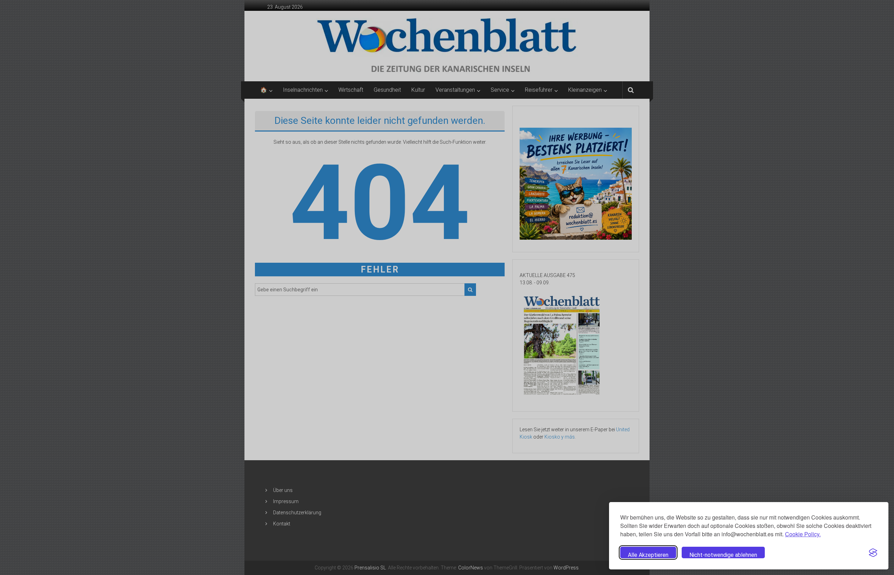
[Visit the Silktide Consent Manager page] (873, 552)
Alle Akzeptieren (648, 555)
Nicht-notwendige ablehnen (723, 555)
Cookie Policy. (803, 534)
